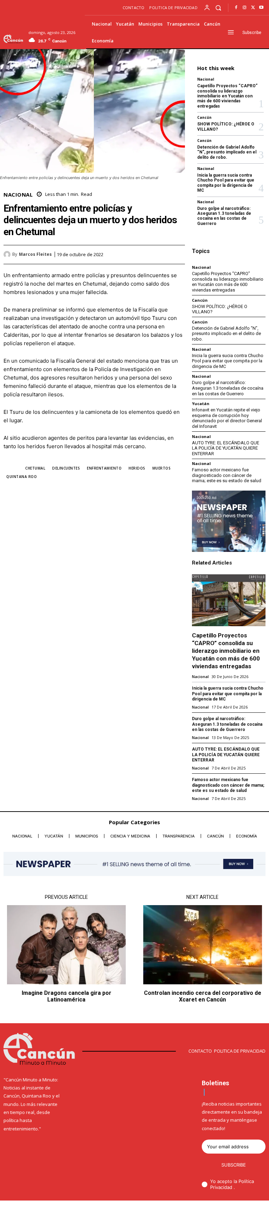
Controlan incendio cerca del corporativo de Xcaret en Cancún (202, 996)
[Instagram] (244, 8)
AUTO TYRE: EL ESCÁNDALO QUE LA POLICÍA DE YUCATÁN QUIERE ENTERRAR (225, 448)
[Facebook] (236, 8)
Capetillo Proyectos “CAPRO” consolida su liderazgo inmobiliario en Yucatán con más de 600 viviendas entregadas (227, 96)
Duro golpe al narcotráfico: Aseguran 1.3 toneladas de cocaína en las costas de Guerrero (224, 216)
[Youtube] (261, 8)
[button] (218, 7)
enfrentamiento (104, 468)
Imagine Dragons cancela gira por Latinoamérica (66, 996)
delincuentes (66, 468)
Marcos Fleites (35, 254)
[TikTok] (230, 1209)
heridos (137, 468)
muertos (161, 468)
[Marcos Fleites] (8, 254)
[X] (253, 8)
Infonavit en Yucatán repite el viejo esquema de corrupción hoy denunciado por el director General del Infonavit (227, 418)
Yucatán (200, 403)
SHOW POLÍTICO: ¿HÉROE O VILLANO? (219, 309)
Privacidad (222, 1187)
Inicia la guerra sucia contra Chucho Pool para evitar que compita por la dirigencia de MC (225, 183)
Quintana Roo (21, 476)
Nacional (18, 194)
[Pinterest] (162, 254)
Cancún (204, 117)
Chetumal (35, 468)
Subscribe (233, 1165)
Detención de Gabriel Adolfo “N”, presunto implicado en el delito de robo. (226, 152)
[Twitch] (242, 1209)
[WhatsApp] (178, 254)
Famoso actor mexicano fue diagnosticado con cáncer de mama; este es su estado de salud (226, 475)
